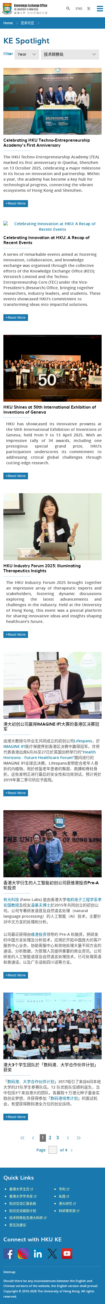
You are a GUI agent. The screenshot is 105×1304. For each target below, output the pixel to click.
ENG (79, 8)
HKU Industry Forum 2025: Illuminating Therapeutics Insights (42, 568)
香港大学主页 (19, 1189)
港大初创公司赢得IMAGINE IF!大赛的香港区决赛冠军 (51, 726)
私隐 (62, 1196)
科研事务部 (67, 1211)
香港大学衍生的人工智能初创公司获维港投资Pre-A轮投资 (51, 885)
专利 (62, 1189)
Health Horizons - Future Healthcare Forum (49, 754)
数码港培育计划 (64, 1098)
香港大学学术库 (21, 1196)
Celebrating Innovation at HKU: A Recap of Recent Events (46, 240)
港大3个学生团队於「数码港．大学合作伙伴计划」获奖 (50, 1067)
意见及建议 (17, 1225)
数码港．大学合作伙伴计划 (30, 1081)
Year (22, 55)
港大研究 (65, 1203)
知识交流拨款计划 (22, 1211)
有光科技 (11, 899)
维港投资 (38, 934)
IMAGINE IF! (14, 746)
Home (8, 23)
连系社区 (27, 23)
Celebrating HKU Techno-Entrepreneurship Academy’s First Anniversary (46, 142)
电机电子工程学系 (82, 899)
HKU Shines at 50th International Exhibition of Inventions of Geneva (49, 409)
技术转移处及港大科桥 (26, 1218)
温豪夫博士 (40, 905)
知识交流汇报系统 (22, 1203)
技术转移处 (54, 55)
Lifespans (83, 740)
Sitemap (9, 1272)
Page (41, 1150)
